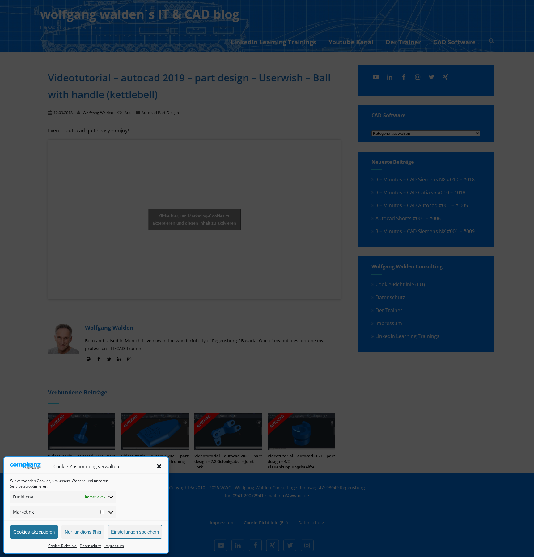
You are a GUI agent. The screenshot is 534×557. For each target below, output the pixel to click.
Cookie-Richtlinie (62, 545)
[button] (159, 466)
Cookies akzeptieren (34, 531)
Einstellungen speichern (135, 531)
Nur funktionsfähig (83, 531)
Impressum (114, 545)
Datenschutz (90, 545)
